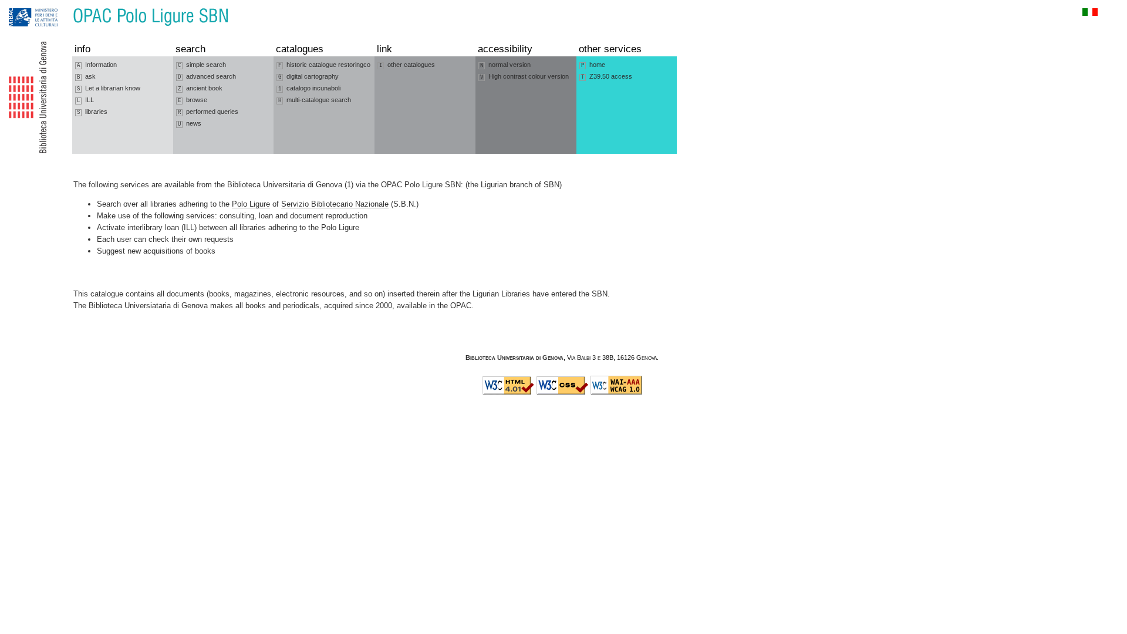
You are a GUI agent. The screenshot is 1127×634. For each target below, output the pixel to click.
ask (86, 76)
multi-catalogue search (314, 100)
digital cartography (308, 76)
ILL (85, 100)
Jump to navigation (20, 5)
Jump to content (61, 5)
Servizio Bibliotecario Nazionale (335, 204)
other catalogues (407, 65)
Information (97, 65)
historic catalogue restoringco (324, 65)
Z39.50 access (606, 76)
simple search (202, 65)
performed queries (208, 112)
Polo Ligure (251, 204)
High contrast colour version (524, 76)
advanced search (207, 76)
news (189, 123)
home (593, 65)
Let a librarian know (108, 88)
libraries (92, 112)
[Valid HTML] (508, 392)
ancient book (200, 88)
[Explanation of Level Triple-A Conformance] (616, 392)
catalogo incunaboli (309, 88)
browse (192, 100)
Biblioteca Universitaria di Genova (514, 357)
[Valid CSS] (562, 392)
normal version (505, 65)
